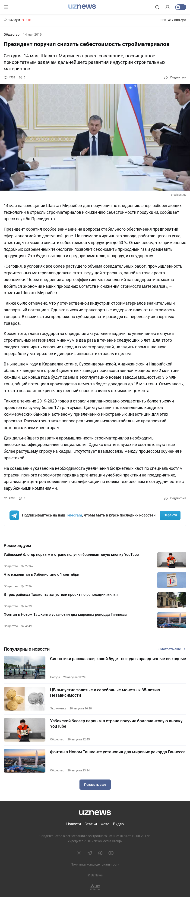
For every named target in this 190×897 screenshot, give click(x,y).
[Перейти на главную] (82, 6)
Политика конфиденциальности (95, 864)
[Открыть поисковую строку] (157, 7)
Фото (105, 824)
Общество (11, 34)
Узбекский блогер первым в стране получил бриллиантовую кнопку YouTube (116, 723)
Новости (73, 824)
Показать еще (95, 784)
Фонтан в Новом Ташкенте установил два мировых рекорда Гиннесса (118, 751)
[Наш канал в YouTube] (111, 853)
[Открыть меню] (6, 7)
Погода (55, 677)
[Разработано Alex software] (95, 887)
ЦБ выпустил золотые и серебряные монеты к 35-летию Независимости (105, 692)
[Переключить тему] (180, 7)
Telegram (74, 515)
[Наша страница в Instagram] (79, 853)
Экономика (58, 708)
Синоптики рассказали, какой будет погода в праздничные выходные (118, 658)
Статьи (91, 824)
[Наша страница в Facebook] (100, 853)
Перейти (170, 515)
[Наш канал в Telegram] (89, 853)
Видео (118, 824)
